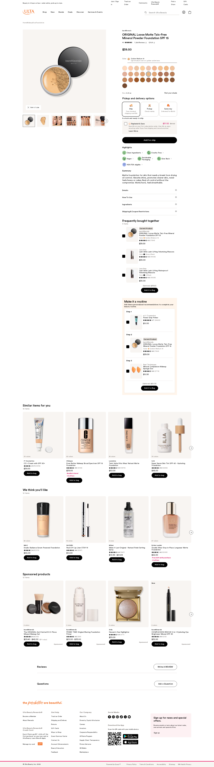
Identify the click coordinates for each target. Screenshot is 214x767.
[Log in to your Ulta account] (183, 12)
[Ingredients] (149, 204)
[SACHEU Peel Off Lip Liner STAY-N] (85, 525)
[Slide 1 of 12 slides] (29, 121)
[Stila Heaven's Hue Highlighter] (128, 610)
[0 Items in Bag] (189, 12)
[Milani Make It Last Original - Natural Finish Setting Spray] (128, 526)
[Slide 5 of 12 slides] (86, 121)
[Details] (149, 190)
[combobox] (149, 60)
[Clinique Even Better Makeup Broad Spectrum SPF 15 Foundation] (85, 444)
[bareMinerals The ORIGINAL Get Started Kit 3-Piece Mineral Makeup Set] (43, 611)
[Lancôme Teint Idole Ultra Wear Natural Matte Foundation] (128, 442)
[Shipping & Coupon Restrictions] (149, 211)
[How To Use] (149, 197)
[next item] (106, 121)
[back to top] (206, 759)
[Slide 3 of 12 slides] (57, 121)
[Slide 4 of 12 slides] (71, 121)
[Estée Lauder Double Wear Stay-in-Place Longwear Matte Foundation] (171, 528)
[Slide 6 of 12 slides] (100, 121)
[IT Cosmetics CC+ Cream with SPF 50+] (43, 441)
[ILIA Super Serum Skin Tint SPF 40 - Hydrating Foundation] (171, 442)
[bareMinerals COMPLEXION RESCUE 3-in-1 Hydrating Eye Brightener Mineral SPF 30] (171, 611)
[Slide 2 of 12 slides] (43, 121)
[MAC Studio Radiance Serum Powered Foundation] (43, 525)
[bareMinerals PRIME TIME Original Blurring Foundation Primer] (85, 611)
